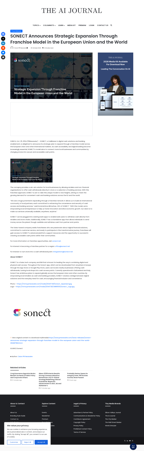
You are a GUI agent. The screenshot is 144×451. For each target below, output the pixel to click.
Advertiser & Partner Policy (83, 413)
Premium (82, 25)
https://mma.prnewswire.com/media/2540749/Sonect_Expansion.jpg (44, 284)
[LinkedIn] (127, 440)
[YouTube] (130, 440)
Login (91, 25)
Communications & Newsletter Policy (87, 416)
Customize (14, 442)
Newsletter (46, 416)
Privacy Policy (78, 426)
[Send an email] (27, 48)
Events (44, 413)
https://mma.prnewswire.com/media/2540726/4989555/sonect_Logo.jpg (45, 286)
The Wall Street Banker (113, 422)
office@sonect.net (62, 246)
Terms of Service (80, 432)
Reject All (27, 442)
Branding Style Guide (17, 416)
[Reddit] (3, 48)
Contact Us (102, 25)
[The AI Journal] (72, 11)
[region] (27, 434)
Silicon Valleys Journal (113, 413)
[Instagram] (132, 440)
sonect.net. (56, 241)
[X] (125, 440)
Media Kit (71, 25)
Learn (60, 25)
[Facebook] (3, 34)
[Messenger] (3, 53)
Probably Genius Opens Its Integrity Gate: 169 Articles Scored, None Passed (77, 375)
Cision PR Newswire (20, 48)
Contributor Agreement (82, 419)
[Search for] (111, 25)
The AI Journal (110, 416)
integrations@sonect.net (63, 252)
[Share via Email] (3, 57)
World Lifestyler (110, 426)
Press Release (16, 31)
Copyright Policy (79, 422)
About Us (13, 413)
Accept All (41, 442)
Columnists (48, 25)
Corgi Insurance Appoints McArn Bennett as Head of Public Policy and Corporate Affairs (22, 375)
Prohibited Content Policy (83, 429)
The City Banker (110, 419)
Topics (36, 25)
